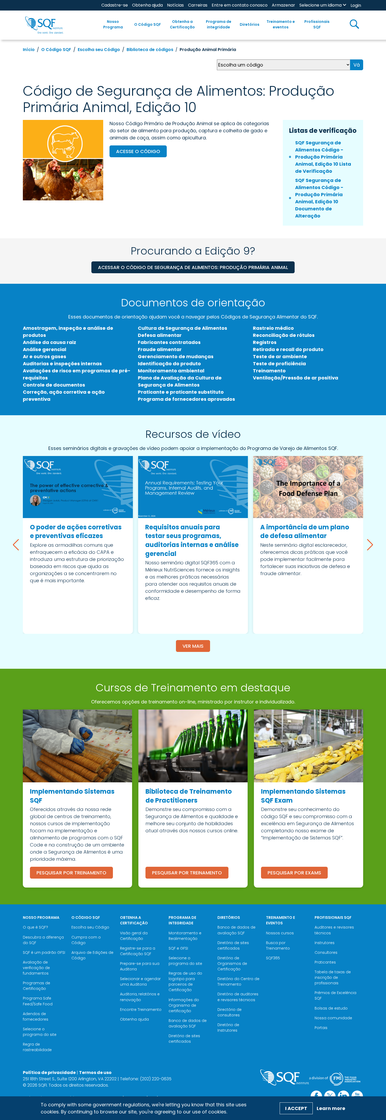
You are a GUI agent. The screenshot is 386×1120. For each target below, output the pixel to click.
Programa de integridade (218, 24)
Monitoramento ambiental (171, 370)
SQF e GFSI (178, 948)
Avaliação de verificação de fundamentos (36, 968)
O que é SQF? (35, 927)
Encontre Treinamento (140, 1009)
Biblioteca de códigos (150, 50)
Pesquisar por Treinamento (71, 872)
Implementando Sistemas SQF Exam (303, 796)
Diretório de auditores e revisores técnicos (237, 996)
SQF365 (273, 958)
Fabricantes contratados (169, 342)
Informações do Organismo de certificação (184, 1005)
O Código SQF (147, 24)
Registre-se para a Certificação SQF (137, 951)
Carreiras (197, 5)
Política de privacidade (49, 1073)
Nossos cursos (280, 933)
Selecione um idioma (320, 5)
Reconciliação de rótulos (284, 335)
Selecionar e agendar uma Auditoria (140, 981)
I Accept (296, 1108)
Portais (321, 1027)
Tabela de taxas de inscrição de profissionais (333, 977)
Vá (356, 65)
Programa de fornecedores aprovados (186, 399)
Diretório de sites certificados (184, 1038)
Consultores (326, 952)
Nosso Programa (113, 24)
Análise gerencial (44, 349)
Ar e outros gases (44, 356)
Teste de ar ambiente (280, 356)
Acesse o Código (138, 151)
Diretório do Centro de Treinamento (238, 981)
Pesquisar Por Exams (294, 872)
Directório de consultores (229, 1012)
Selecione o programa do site (39, 1031)
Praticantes (325, 962)
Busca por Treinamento (278, 945)
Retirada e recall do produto (288, 349)
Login (356, 5)
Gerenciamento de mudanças (175, 356)
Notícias (175, 5)
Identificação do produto (169, 363)
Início (29, 50)
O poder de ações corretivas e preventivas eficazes (76, 531)
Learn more (331, 1108)
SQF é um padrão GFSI (44, 952)
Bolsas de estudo (331, 1008)
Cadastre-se (114, 5)
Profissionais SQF (317, 24)
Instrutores (325, 942)
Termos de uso (95, 1073)
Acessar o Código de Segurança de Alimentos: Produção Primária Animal (193, 267)
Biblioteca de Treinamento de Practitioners (188, 796)
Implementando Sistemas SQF (72, 796)
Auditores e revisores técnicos (334, 930)
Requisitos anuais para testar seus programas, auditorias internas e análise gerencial (192, 540)
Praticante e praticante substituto (181, 392)
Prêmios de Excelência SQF (335, 995)
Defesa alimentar (160, 335)
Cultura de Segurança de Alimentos (182, 328)
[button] (15, 545)
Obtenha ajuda (147, 5)
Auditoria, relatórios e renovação (140, 996)
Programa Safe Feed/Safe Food (38, 1001)
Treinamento (269, 370)
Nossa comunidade (333, 1018)
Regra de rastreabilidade (37, 1047)
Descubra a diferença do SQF (43, 940)
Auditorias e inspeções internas (62, 363)
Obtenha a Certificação (182, 24)
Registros (265, 342)
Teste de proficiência (279, 363)
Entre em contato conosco (240, 5)
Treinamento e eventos (281, 24)
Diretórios (249, 24)
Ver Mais (193, 646)
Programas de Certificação (36, 985)
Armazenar (283, 5)
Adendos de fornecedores (35, 1016)
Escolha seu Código (99, 50)
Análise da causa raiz (49, 342)
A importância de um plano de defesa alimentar (304, 531)
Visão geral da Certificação (134, 935)
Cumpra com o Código (86, 940)
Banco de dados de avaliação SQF (188, 1023)
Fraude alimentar (160, 349)
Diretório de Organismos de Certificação (232, 963)
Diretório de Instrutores (228, 1027)
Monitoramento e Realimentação (185, 935)
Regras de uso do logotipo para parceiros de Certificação (185, 981)
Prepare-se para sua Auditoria (139, 966)
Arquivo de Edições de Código (92, 955)
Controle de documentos (54, 385)
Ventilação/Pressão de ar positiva (295, 377)
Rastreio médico (273, 328)
